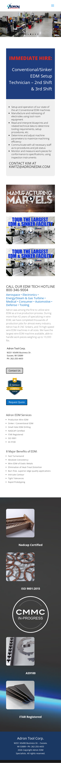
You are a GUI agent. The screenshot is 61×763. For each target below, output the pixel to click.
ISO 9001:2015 (30, 588)
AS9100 (30, 673)
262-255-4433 (16, 358)
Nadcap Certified (31, 545)
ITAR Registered (30, 717)
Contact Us (14, 370)
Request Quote (17, 402)
